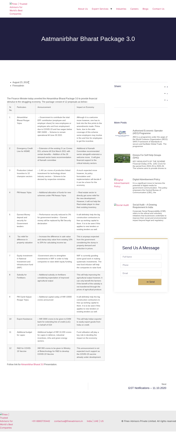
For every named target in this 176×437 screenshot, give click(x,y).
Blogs (145, 8)
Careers (134, 8)
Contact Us (158, 8)
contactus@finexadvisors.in (68, 421)
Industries (121, 8)
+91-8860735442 (41, 421)
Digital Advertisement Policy (146, 179)
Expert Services (100, 8)
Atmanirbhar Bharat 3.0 (32, 364)
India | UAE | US (95, 421)
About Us (83, 8)
